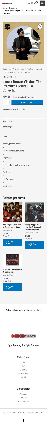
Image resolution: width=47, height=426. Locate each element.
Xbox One (23, 370)
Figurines (23, 394)
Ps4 (23, 363)
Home (5, 69)
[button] (40, 26)
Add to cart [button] (10, 242)
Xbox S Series (24, 373)
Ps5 (23, 366)
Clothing (23, 398)
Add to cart (27, 102)
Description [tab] (7, 121)
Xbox (23, 377)
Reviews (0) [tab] (8, 127)
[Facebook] (23, 420)
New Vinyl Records (16, 69)
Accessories (23, 401)
